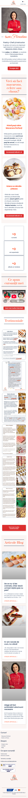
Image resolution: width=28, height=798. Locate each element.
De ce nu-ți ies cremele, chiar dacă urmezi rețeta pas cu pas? (13, 586)
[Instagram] (12, 783)
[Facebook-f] (9, 783)
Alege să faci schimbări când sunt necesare (13, 707)
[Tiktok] (15, 783)
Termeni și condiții (6, 758)
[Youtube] (18, 783)
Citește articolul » (10, 601)
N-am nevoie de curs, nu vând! (11, 643)
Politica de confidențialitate (8, 761)
